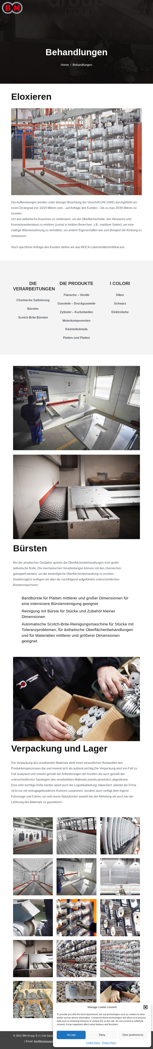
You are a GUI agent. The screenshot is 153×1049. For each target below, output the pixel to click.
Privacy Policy (109, 1043)
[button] (145, 1007)
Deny (102, 1034)
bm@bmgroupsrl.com (47, 1041)
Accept (71, 1034)
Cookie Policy (93, 1043)
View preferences (132, 1034)
